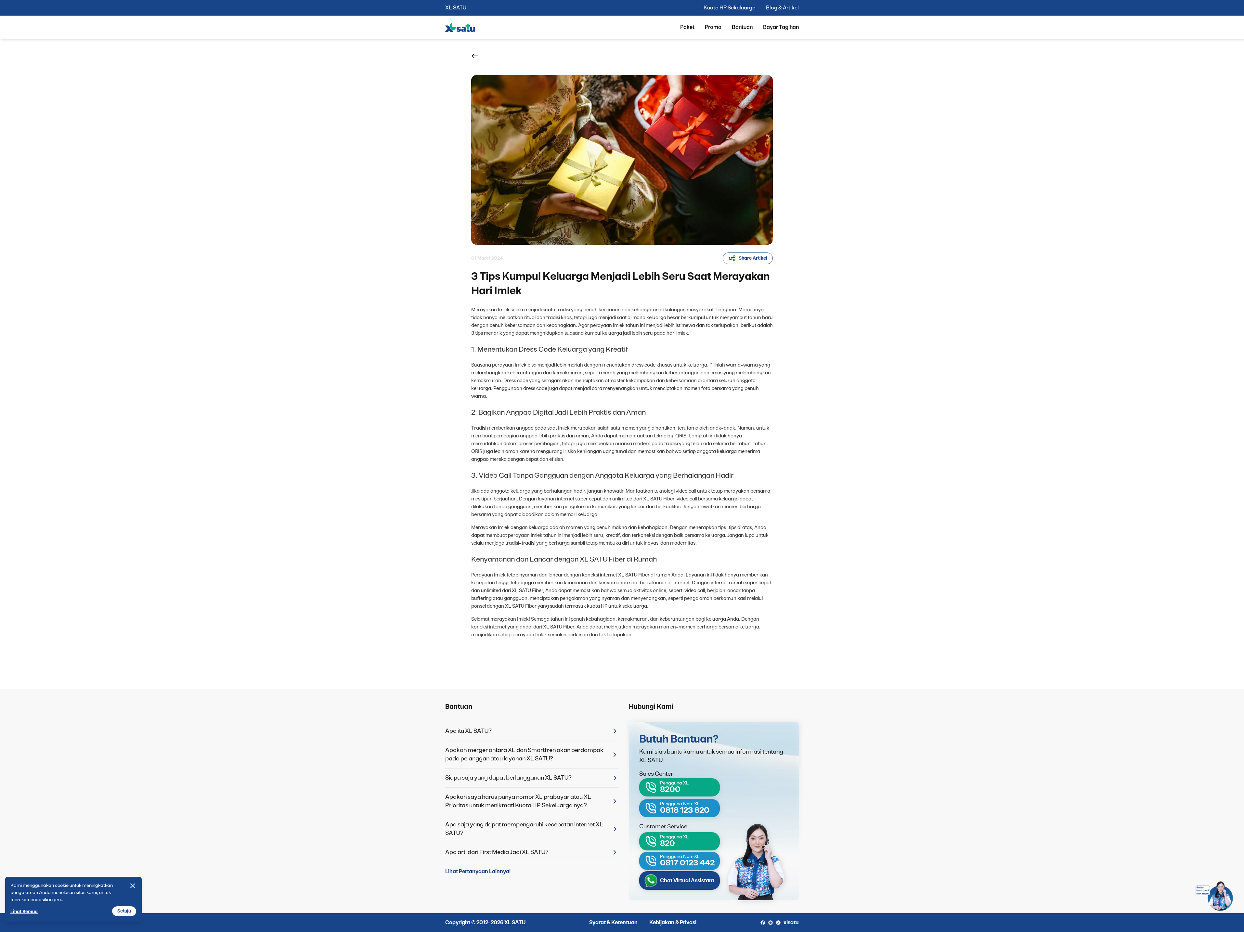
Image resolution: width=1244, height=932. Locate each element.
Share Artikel (753, 258)
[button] (475, 56)
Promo (713, 27)
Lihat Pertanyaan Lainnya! (478, 871)
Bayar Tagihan (781, 27)
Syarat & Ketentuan (613, 922)
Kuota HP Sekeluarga (730, 7)
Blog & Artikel (782, 7)
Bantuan (742, 27)
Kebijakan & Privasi (672, 922)
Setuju (124, 911)
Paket (687, 27)
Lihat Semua (24, 912)
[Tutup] (132, 886)
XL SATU (455, 7)
